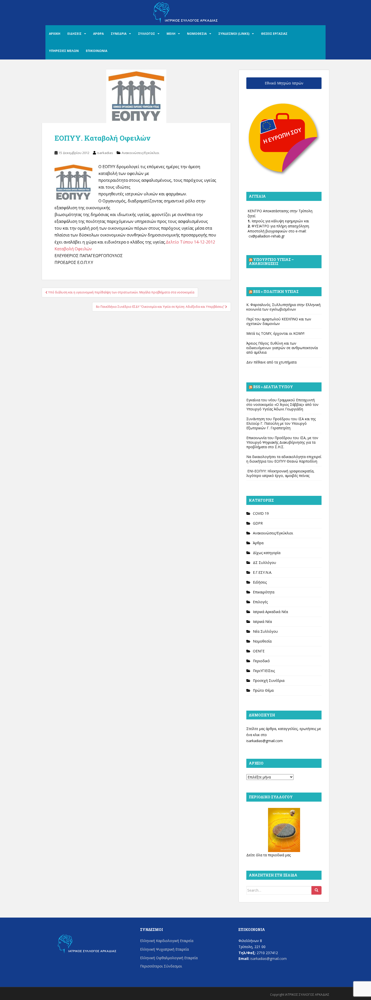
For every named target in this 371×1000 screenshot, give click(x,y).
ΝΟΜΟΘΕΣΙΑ (197, 34)
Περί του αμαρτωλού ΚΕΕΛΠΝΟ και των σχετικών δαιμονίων (278, 321)
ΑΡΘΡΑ (98, 34)
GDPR (258, 523)
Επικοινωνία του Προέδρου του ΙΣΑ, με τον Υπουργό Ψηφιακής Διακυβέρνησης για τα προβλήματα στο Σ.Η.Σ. (282, 442)
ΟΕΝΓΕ (258, 651)
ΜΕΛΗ (171, 34)
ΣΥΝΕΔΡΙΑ (118, 34)
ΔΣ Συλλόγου (264, 562)
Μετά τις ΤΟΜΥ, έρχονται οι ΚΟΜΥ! (275, 333)
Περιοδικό (261, 660)
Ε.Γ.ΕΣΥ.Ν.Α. (262, 572)
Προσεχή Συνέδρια (268, 680)
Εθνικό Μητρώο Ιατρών (284, 83)
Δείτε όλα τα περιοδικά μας (268, 855)
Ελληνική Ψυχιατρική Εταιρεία (164, 949)
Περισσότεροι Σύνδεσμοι (161, 966)
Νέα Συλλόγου (265, 631)
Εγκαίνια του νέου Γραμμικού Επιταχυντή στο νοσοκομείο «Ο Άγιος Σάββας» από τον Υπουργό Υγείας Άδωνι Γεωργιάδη (282, 404)
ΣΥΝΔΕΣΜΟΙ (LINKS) (233, 34)
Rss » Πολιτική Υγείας (276, 291)
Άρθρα (258, 542)
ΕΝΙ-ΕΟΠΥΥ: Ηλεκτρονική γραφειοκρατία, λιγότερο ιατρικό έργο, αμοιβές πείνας (280, 473)
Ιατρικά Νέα (262, 621)
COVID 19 (261, 513)
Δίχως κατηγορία (266, 552)
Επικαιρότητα (263, 592)
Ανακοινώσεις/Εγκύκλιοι (140, 152)
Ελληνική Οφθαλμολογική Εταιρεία (169, 957)
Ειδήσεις (260, 582)
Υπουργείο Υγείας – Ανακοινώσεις (271, 261)
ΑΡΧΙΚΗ (54, 34)
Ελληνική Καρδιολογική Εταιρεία (166, 940)
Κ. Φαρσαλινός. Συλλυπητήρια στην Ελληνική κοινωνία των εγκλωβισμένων (283, 307)
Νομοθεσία (262, 641)
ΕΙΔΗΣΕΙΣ (74, 34)
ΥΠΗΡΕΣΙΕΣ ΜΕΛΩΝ (64, 51)
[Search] (316, 890)
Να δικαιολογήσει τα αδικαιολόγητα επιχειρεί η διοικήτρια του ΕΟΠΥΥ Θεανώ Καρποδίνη (283, 459)
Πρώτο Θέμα (263, 690)
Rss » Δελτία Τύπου (273, 386)
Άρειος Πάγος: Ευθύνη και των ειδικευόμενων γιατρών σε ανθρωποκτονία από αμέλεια (282, 348)
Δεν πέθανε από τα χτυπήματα (271, 362)
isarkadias (105, 152)
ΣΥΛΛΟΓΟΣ (146, 34)
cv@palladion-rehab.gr (267, 236)
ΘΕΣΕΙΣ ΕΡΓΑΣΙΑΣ (274, 34)
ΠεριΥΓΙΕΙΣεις (264, 670)
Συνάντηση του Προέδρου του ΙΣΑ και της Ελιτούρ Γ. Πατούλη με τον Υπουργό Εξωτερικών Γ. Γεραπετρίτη (281, 423)
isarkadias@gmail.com (264, 740)
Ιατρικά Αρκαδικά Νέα (270, 611)
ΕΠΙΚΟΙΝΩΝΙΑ (96, 51)
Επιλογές (260, 601)
